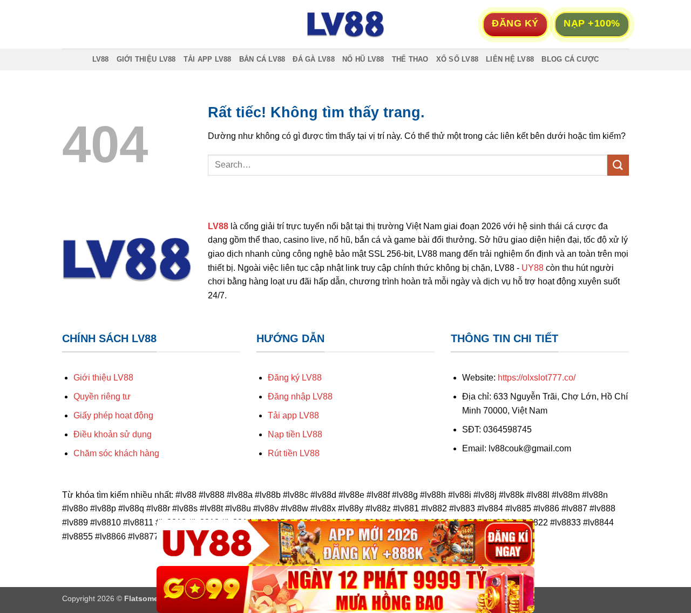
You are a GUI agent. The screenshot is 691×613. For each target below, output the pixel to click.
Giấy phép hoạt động (113, 415)
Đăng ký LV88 (295, 377)
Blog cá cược (570, 59)
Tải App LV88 (208, 59)
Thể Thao (410, 59)
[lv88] (345, 24)
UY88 (532, 267)
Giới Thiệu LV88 (146, 59)
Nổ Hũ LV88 (363, 59)
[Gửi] (618, 165)
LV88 (100, 59)
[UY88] (345, 543)
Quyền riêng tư (102, 396)
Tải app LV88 (293, 415)
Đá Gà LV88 (314, 59)
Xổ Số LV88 (457, 59)
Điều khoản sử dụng (112, 434)
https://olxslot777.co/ (536, 377)
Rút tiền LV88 (294, 453)
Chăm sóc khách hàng (116, 453)
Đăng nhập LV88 (300, 396)
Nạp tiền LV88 (295, 434)
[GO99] (345, 589)
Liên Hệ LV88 (510, 59)
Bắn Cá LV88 (262, 59)
